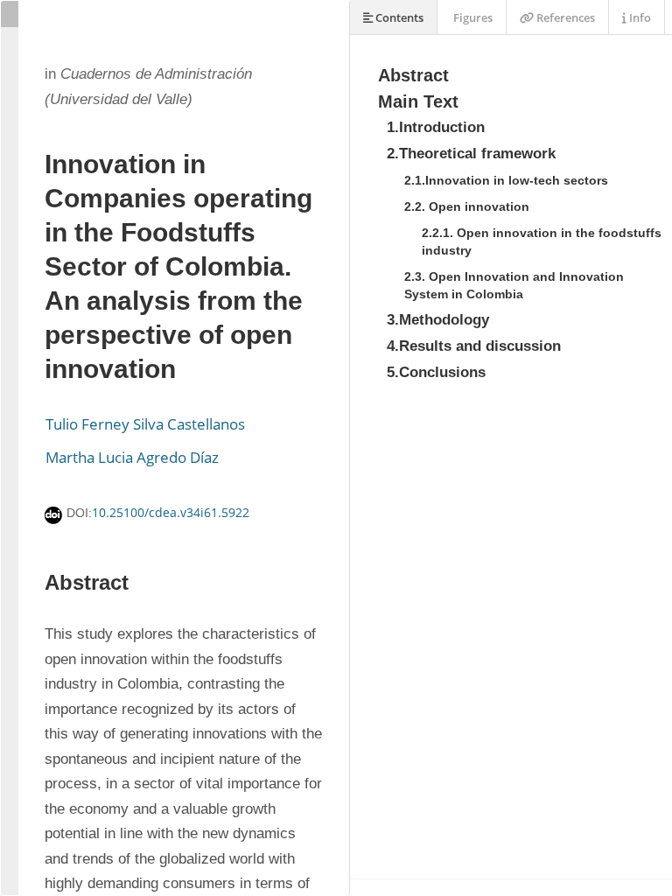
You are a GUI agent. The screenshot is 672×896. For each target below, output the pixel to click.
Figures (472, 17)
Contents (398, 17)
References (564, 17)
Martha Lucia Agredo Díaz (132, 457)
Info (638, 17)
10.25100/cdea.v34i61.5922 (170, 512)
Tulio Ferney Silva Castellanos (145, 424)
